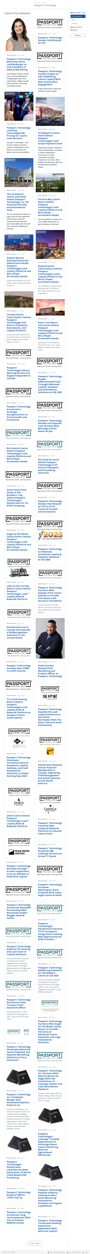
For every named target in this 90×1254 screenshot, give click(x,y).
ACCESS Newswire (8, 1252)
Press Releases (77, 16)
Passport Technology (45, 5)
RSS (84, 12)
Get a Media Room (74, 1252)
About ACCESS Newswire (57, 1252)
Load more (34, 1243)
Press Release (11, 55)
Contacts (74, 23)
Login (86, 1252)
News (73, 20)
